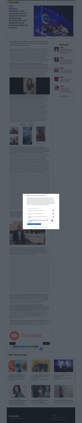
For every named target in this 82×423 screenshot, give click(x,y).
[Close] (57, 195)
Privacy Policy (46, 227)
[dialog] (41, 211)
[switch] (53, 210)
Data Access (41, 227)
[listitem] (41, 208)
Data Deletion (36, 227)
